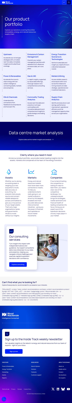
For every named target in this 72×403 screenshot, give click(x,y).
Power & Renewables (8, 366)
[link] (36, 316)
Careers (61, 372)
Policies (19, 389)
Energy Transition (7, 369)
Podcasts (34, 372)
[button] (64, 2)
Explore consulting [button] (18, 264)
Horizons (33, 369)
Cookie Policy (27, 389)
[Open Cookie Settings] (4, 399)
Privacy (13, 389)
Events (4, 375)
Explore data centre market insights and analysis (35, 139)
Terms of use (5, 389)
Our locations (62, 375)
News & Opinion (35, 366)
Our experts (62, 378)
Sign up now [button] (14, 351)
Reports (4, 378)
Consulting (5, 372)
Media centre (62, 369)
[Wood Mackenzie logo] (7, 2)
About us (61, 366)
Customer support (36, 375)
